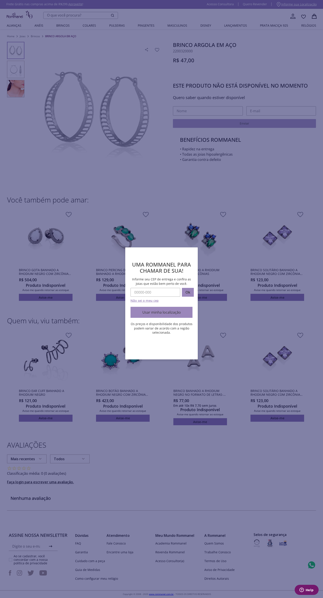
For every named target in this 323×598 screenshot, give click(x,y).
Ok (187, 292)
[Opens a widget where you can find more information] (306, 590)
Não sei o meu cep (145, 300)
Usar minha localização (161, 312)
